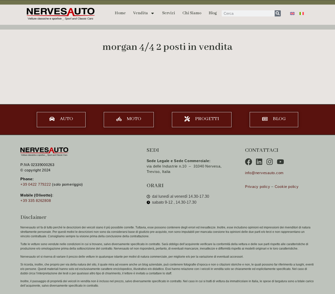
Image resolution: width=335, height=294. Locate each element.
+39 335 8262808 (35, 200)
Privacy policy (257, 186)
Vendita (140, 13)
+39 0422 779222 (35, 184)
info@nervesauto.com (264, 173)
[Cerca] (278, 13)
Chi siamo (191, 13)
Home (120, 13)
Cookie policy (287, 186)
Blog (213, 13)
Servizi (168, 13)
